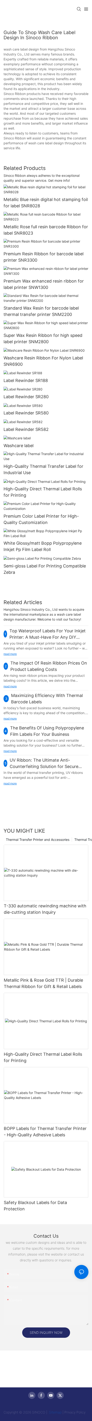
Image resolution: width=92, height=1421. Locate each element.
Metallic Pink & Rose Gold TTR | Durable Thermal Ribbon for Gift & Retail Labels (43, 983)
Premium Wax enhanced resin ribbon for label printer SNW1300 (44, 284)
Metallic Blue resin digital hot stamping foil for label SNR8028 (46, 202)
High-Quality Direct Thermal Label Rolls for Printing (43, 492)
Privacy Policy (74, 1412)
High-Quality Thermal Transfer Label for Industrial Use (43, 469)
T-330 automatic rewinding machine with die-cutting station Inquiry (45, 909)
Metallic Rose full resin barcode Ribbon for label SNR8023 (46, 230)
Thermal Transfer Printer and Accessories (37, 840)
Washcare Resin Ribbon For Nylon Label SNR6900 (43, 361)
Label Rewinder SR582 (26, 429)
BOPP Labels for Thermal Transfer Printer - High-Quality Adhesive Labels (45, 1131)
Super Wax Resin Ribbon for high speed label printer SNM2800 (43, 338)
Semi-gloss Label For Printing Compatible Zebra (45, 569)
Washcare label (18, 445)
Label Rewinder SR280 (26, 396)
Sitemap (55, 1412)
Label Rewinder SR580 (26, 412)
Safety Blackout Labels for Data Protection (35, 1205)
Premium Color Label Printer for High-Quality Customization (41, 519)
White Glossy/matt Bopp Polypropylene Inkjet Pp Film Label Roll (43, 546)
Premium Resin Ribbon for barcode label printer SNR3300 (44, 257)
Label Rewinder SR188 (26, 380)
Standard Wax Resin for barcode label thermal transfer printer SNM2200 (41, 311)
